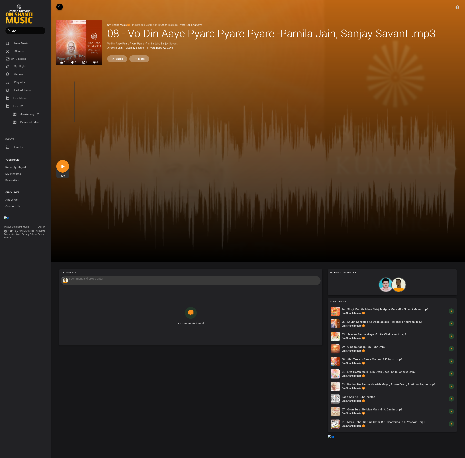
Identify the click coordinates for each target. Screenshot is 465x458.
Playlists (19, 82)
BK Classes (18, 58)
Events (18, 147)
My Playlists (13, 174)
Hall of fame (22, 90)
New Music (21, 43)
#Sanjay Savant (135, 47)
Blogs (31, 231)
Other (163, 24)
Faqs (40, 234)
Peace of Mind (30, 122)
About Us (11, 199)
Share (119, 58)
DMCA (23, 231)
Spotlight (19, 66)
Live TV (18, 106)
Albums (18, 51)
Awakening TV (29, 114)
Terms (7, 234)
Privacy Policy (29, 234)
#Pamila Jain (115, 47)
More (6, 237)
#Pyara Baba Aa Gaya (160, 47)
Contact (16, 234)
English (41, 227)
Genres (18, 74)
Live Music (20, 98)
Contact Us (12, 206)
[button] (25, 30)
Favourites (12, 180)
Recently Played (15, 167)
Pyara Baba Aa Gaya (190, 24)
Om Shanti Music (117, 24)
